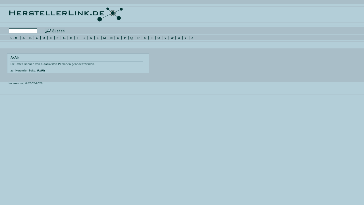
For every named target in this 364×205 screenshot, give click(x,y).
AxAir (41, 70)
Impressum (16, 83)
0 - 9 (14, 38)
